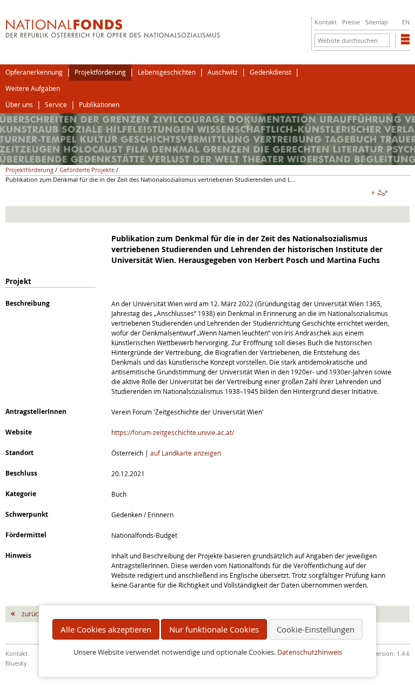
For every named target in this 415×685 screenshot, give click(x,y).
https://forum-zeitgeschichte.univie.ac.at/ (172, 432)
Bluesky (16, 663)
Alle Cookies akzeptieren (106, 629)
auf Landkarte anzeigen (185, 453)
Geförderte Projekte (87, 170)
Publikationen (99, 105)
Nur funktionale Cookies (214, 629)
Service (56, 105)
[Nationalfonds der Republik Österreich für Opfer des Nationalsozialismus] (112, 35)
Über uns (19, 105)
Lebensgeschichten (167, 72)
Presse (351, 22)
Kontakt (325, 22)
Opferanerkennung (34, 72)
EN (406, 22)
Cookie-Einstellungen (315, 629)
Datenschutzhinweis (309, 652)
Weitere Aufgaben (32, 88)
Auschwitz (223, 72)
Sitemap (376, 22)
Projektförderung (100, 72)
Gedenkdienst (270, 72)
